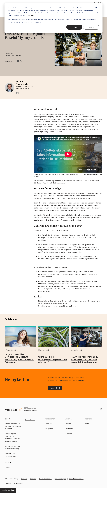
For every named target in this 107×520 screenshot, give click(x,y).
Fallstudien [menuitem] (48, 424)
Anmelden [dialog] (55, 388)
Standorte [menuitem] (68, 434)
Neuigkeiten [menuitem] (49, 429)
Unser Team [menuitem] (69, 429)
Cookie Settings (8, 490)
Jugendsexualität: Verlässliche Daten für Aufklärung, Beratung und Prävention (19, 358)
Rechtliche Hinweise (76, 479)
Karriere (24, 479)
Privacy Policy (32, 15)
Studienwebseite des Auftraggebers (57, 306)
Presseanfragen (60, 479)
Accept (74, 27)
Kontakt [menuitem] (7, 467)
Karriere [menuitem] (87, 424)
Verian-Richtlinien (45, 479)
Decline (91, 27)
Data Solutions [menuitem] (30, 420)
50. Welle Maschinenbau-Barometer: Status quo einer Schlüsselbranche (85, 359)
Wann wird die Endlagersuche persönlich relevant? (52, 359)
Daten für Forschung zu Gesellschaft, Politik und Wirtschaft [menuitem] (13, 426)
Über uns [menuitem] (68, 424)
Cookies (33, 479)
